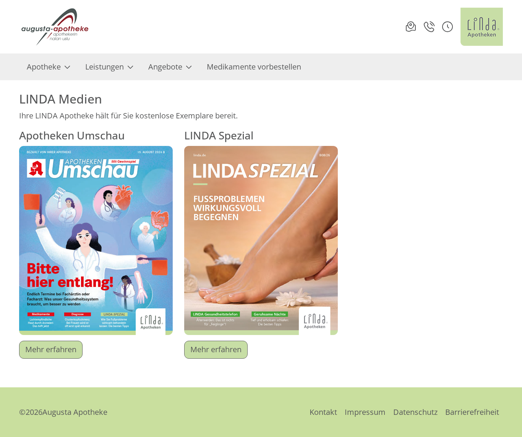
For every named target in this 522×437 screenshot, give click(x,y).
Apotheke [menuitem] (44, 67)
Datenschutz (415, 412)
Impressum (365, 412)
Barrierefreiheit (472, 412)
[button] (447, 26)
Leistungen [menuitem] (104, 67)
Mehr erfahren (50, 349)
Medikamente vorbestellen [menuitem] (254, 67)
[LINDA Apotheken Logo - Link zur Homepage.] (481, 27)
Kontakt (323, 412)
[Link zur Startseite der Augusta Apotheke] (55, 27)
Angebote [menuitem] (165, 67)
